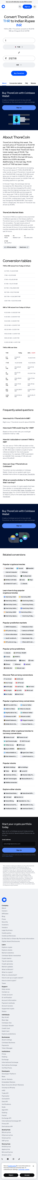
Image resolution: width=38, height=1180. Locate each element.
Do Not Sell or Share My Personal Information (18, 938)
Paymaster (5, 1096)
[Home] (3, 6)
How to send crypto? (9, 980)
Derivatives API (7, 1126)
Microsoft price (7, 1152)
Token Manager (7, 1048)
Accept (27, 1175)
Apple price (6, 1149)
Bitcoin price (6, 1132)
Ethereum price (7, 1135)
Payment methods (8, 1003)
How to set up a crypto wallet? (12, 978)
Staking (4, 1057)
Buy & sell (5, 1017)
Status (4, 1011)
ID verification (7, 997)
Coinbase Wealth (8, 1025)
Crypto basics (6, 958)
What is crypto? (7, 972)
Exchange (5, 1059)
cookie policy (12, 1166)
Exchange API (6, 1118)
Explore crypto (7, 947)
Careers (4, 911)
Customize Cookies (23, 1169)
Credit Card (6, 1028)
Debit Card (5, 1031)
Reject (11, 1175)
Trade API (5, 1093)
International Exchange (10, 1062)
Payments (5, 1045)
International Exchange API (11, 1121)
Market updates (7, 967)
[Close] (33, 1166)
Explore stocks (7, 950)
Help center (6, 989)
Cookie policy (6, 933)
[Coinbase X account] (2, 1159)
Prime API (5, 1124)
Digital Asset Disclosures (11, 941)
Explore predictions (9, 1034)
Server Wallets (7, 1079)
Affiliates (5, 913)
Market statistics (8, 953)
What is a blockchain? (9, 975)
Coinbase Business (8, 1042)
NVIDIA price (6, 1146)
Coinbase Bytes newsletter (11, 955)
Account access (7, 1006)
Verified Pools (7, 1068)
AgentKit (5, 1110)
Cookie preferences (9, 936)
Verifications (6, 1104)
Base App (5, 1020)
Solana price (6, 1138)
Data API (5, 1101)
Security (5, 922)
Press (4, 919)
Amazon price (6, 1155)
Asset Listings (7, 1040)
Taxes (4, 983)
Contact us (5, 992)
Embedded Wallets (8, 1082)
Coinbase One (6, 1023)
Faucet (4, 1115)
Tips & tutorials (7, 961)
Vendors (5, 927)
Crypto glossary (7, 964)
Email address (6, 839)
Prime (4, 1054)
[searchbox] (19, 64)
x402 (3, 1090)
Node (3, 1107)
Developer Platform (9, 1074)
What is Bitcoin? (7, 969)
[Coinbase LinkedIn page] (7, 1159)
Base (3, 1076)
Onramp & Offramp (8, 1087)
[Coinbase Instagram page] (13, 1159)
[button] (35, 7)
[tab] (4, 83)
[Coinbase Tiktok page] (19, 1159)
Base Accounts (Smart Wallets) (13, 1085)
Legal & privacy (7, 930)
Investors (5, 925)
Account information (9, 1000)
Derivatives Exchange (9, 1065)
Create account (7, 995)
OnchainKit (6, 1099)
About (4, 908)
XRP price (5, 1141)
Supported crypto (8, 1008)
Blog (3, 916)
